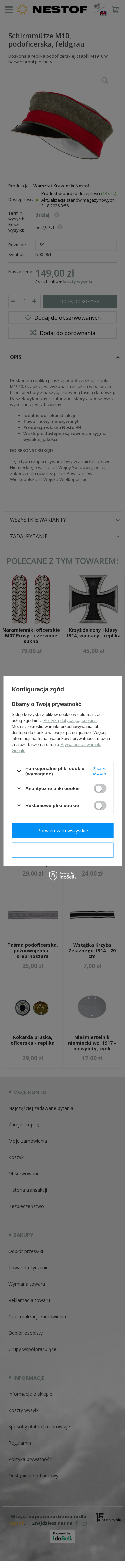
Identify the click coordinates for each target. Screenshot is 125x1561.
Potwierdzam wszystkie (62, 830)
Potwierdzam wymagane (62, 850)
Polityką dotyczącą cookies (70, 720)
